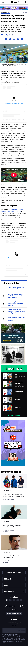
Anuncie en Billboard (14, 572)
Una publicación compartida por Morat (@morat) (15, 119)
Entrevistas (6, 552)
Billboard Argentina (6, 35)
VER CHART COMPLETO (14, 415)
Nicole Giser (8, 560)
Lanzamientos (5, 12)
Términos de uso (7, 637)
